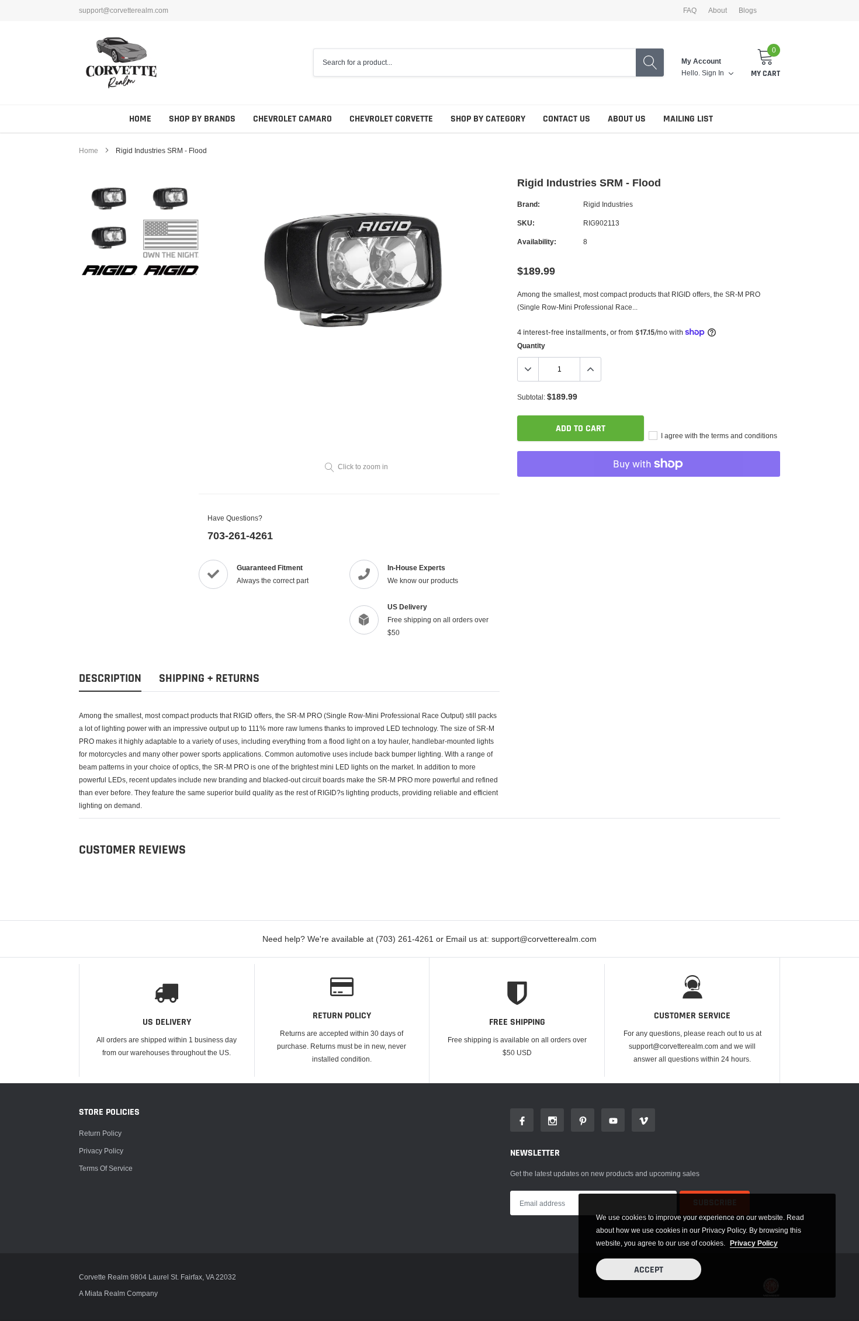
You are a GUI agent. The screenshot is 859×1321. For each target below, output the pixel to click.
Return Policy (100, 1133)
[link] (109, 197)
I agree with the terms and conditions (718, 435)
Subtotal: (531, 397)
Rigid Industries (608, 204)
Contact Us (566, 119)
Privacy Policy (101, 1150)
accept (648, 1270)
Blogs (748, 10)
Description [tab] (110, 678)
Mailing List (688, 119)
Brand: (528, 204)
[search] (650, 62)
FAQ (690, 10)
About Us (627, 119)
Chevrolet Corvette (391, 119)
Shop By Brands (202, 119)
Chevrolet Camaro (292, 119)
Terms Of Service (106, 1168)
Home (140, 119)
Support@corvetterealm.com (123, 10)
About (717, 10)
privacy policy (754, 1243)
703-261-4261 (240, 535)
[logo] (121, 62)
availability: (536, 241)
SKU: (526, 223)
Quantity (531, 345)
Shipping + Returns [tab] (209, 678)
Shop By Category (488, 119)
